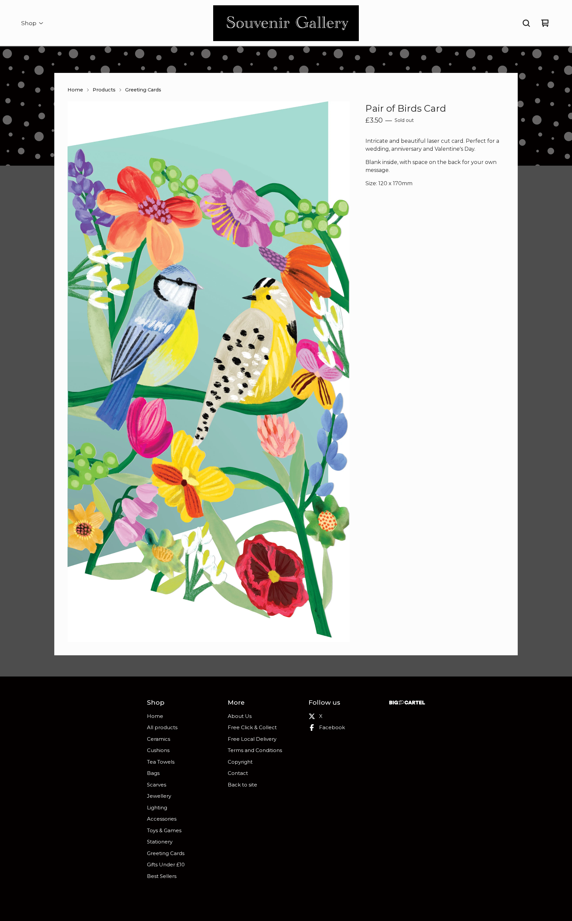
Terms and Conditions (255, 750)
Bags (153, 773)
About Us (240, 716)
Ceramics (158, 739)
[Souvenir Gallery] (286, 23)
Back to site (242, 785)
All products (162, 727)
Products (104, 90)
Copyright (240, 762)
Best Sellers (161, 876)
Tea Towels (160, 762)
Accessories (161, 819)
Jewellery (159, 796)
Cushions (158, 750)
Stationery (159, 842)
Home (75, 90)
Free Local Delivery (252, 739)
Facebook (332, 727)
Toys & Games (164, 830)
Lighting (157, 807)
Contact (238, 773)
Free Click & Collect (252, 727)
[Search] (526, 23)
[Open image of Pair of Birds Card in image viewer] (209, 371)
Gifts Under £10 (166, 864)
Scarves (156, 785)
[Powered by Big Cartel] (407, 702)
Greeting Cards (143, 90)
